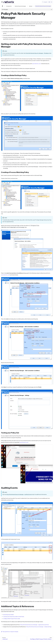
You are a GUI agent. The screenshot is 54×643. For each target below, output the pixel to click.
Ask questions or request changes (10, 631)
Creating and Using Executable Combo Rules (13, 616)
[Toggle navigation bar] (2, 2)
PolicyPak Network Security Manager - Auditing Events (19, 494)
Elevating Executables (8, 614)
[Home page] (2, 6)
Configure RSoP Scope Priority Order (11, 618)
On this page (5, 9)
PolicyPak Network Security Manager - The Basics (37, 53)
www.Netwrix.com (36, 63)
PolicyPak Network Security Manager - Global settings (38, 626)
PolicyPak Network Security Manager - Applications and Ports (34, 624)
